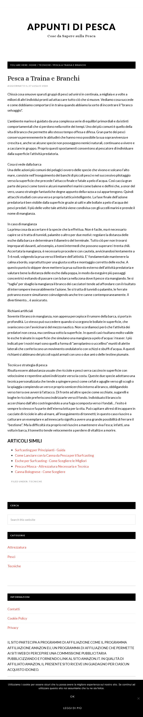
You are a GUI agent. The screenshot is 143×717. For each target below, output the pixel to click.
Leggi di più (72, 708)
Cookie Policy (17, 618)
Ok (72, 696)
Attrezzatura (16, 547)
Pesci (11, 557)
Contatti (13, 609)
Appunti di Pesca (71, 26)
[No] (138, 698)
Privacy (12, 627)
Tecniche (35, 481)
